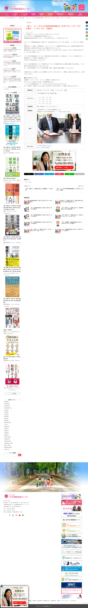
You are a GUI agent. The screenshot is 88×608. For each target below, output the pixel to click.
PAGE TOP (84, 588)
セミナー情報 (28, 182)
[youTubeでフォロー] (19, 515)
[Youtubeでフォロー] (82, 1)
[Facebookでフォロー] (76, 1)
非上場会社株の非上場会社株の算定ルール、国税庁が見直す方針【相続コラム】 (12, 64)
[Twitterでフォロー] (78, 1)
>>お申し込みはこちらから (44, 145)
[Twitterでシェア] (87, 22)
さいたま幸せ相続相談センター (46, 606)
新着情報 (13, 68)
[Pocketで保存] (87, 32)
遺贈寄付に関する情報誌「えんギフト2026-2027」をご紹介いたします (12, 72)
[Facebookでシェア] (87, 26)
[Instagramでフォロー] (80, 1)
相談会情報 (29, 22)
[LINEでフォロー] (84, 1)
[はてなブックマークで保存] (87, 29)
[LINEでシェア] (87, 36)
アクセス (73, 1)
